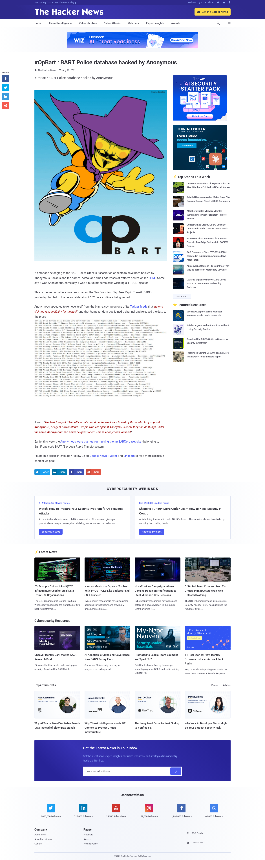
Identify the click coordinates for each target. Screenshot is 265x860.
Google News (98, 456)
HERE (152, 278)
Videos (214, 685)
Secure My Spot (51, 531)
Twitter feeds (138, 306)
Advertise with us (43, 839)
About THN (40, 834)
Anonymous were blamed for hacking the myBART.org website (100, 441)
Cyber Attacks (112, 23)
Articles (226, 685)
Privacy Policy (90, 843)
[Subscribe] (175, 771)
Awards (175, 23)
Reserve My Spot (152, 531)
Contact (38, 843)
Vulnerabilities (88, 23)
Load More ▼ (182, 296)
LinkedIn (129, 456)
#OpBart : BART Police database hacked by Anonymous (105, 62)
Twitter (112, 456)
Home (37, 23)
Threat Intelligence (60, 23)
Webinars (133, 23)
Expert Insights (155, 23)
